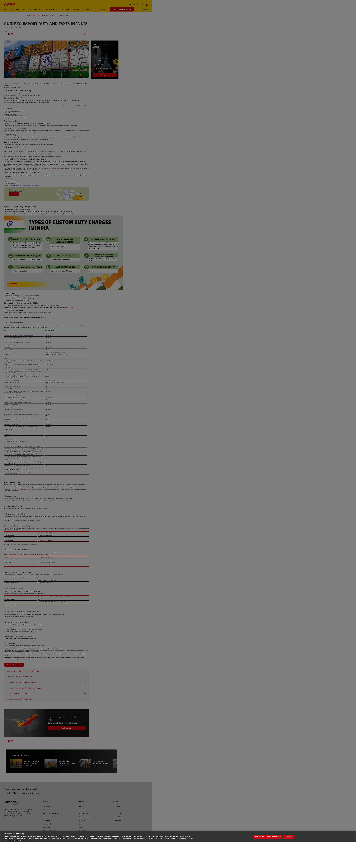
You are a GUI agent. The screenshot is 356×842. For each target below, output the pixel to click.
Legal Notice (22, 840)
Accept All (289, 836)
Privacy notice (14, 840)
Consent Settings (259, 836)
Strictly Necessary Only (274, 836)
